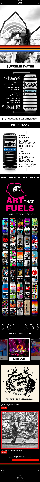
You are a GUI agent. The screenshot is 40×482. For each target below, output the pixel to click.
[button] (1, 3)
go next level (4, 407)
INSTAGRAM (4, 452)
